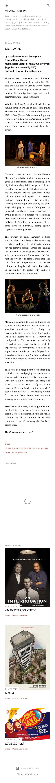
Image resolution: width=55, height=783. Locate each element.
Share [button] (7, 444)
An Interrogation (20, 610)
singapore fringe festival (16, 452)
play (46, 448)
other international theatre (31, 448)
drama (15, 448)
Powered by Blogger (29, 768)
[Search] (48, 5)
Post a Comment (20, 615)
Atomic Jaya (14, 743)
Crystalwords (15, 11)
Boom (9, 693)
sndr (36, 774)
